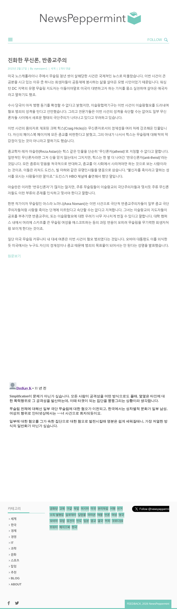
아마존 (91, 515)
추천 (13, 572)
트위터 (54, 527)
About (16, 584)
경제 (13, 531)
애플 (100, 515)
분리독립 (103, 508)
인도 (79, 521)
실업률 (82, 515)
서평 (112, 508)
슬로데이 (71, 515)
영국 (121, 515)
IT (12, 542)
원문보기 (14, 256)
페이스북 (65, 527)
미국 (93, 508)
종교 (93, 521)
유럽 (62, 521)
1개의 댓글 (64, 68)
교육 (62, 508)
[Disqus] (88, 322)
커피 (107, 521)
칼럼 (13, 566)
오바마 (54, 521)
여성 (114, 515)
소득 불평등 (57, 515)
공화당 (54, 508)
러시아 (85, 508)
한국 (13, 525)
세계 (53, 68)
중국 (100, 521)
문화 (13, 554)
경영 (13, 537)
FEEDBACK (134, 603)
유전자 (70, 521)
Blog (15, 578)
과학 (13, 548)
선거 (119, 508)
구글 (69, 508)
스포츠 (15, 560)
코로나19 (117, 521)
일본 (86, 521)
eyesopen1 (40, 68)
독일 (76, 508)
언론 (107, 515)
